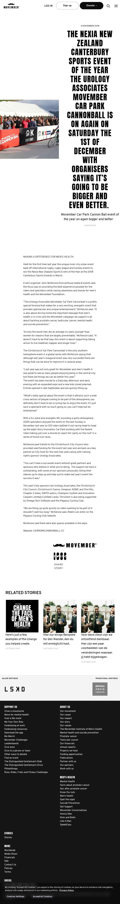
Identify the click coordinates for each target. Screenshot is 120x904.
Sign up (67, 5)
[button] (116, 6)
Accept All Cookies (42, 896)
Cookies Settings (15, 896)
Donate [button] (88, 6)
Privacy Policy (66, 890)
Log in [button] (48, 6)
